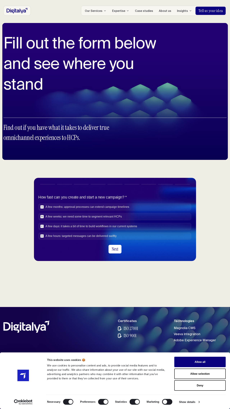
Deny (200, 385)
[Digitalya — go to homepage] (17, 10)
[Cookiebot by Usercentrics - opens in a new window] (23, 402)
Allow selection (200, 373)
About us (165, 10)
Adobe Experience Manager (195, 340)
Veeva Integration (187, 334)
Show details (187, 401)
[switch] (103, 402)
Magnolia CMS (184, 328)
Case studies (144, 10)
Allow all (200, 361)
